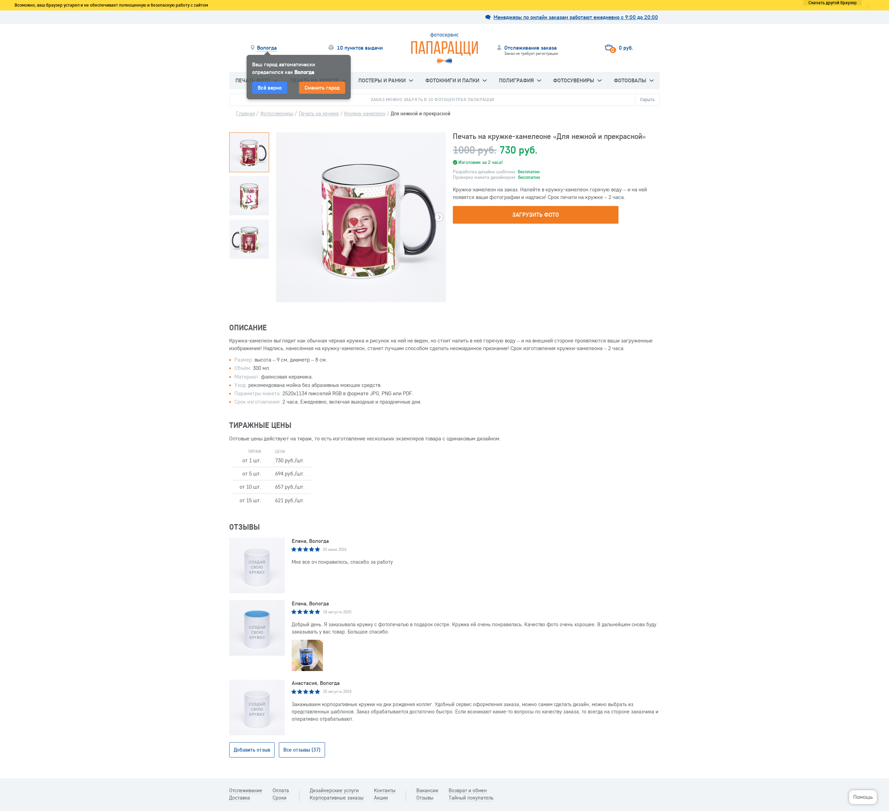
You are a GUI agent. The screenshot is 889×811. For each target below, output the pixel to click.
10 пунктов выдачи (360, 47)
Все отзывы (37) (302, 749)
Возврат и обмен (468, 790)
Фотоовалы (630, 80)
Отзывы (424, 798)
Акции (381, 798)
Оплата (281, 790)
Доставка (239, 798)
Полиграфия (516, 80)
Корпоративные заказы (337, 798)
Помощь (863, 796)
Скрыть (647, 99)
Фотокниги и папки (452, 80)
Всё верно (270, 87)
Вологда (267, 47)
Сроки (279, 798)
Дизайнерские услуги (334, 790)
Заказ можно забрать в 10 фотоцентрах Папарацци (432, 99)
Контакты (385, 790)
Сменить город (322, 87)
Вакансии (427, 790)
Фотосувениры (573, 80)
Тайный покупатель (471, 798)
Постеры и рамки (382, 80)
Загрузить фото (535, 214)
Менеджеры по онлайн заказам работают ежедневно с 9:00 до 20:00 (575, 17)
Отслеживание (245, 790)
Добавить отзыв (252, 749)
